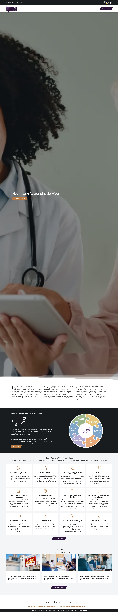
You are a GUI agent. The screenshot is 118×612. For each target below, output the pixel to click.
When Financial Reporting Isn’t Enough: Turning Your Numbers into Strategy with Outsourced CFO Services (94, 578)
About (79, 9)
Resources (88, 9)
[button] (59, 606)
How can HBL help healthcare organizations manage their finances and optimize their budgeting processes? (56, 606)
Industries (71, 9)
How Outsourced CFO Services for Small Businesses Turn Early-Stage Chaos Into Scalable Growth (59, 578)
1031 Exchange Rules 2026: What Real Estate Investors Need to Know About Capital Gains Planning (22, 578)
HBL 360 (55, 9)
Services (62, 9)
